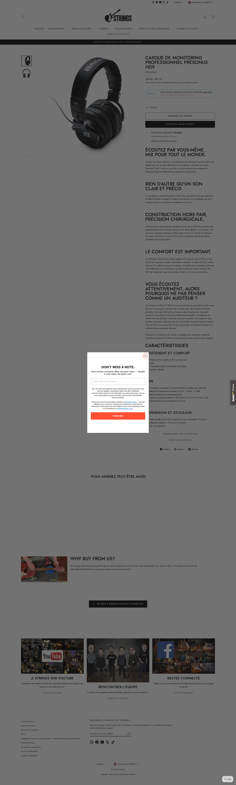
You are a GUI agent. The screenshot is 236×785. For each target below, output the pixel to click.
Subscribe (118, 416)
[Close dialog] (145, 355)
